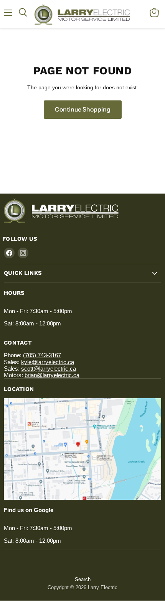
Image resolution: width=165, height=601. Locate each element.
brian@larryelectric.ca (52, 375)
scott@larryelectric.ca (48, 368)
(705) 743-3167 (42, 355)
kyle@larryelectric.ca (47, 362)
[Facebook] (9, 253)
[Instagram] (23, 253)
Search (83, 579)
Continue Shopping (83, 109)
